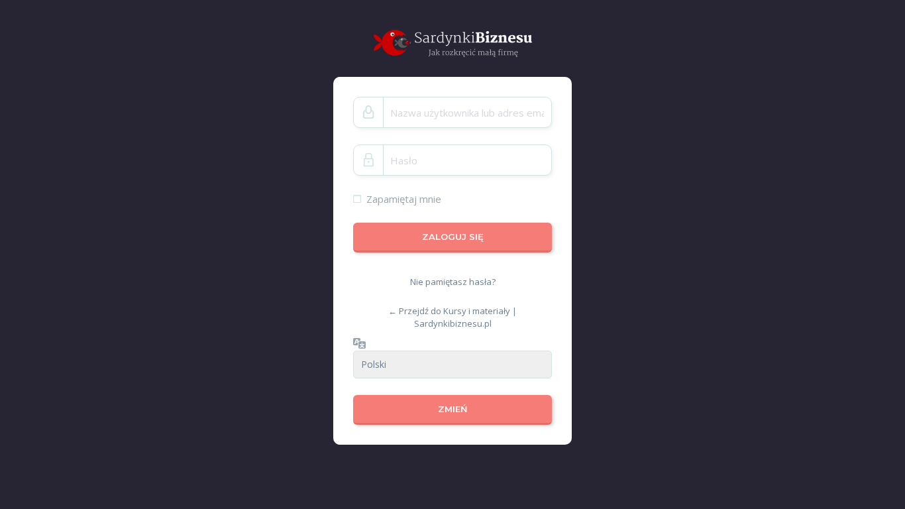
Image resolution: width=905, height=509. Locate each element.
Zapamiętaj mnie (403, 198)
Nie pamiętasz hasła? (453, 282)
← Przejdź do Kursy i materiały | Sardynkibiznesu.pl (452, 317)
